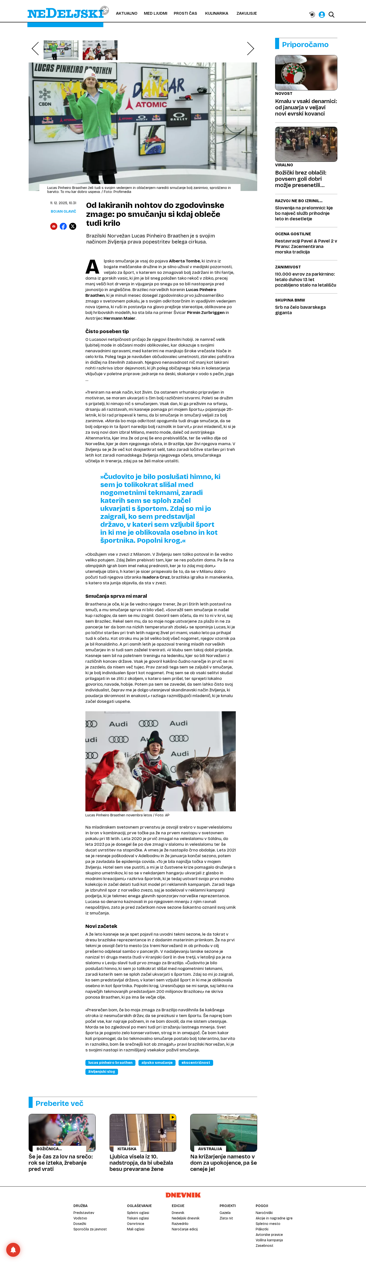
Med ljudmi (155, 13)
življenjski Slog (101, 1072)
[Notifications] (13, 1250)
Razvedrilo (180, 1224)
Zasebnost (264, 1246)
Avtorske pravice (269, 1235)
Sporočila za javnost (90, 1229)
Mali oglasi (135, 1229)
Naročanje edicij (185, 1229)
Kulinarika (216, 13)
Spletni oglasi (138, 1213)
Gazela (225, 1213)
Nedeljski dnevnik (185, 1218)
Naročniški (264, 1213)
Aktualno (126, 13)
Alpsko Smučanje (157, 1063)
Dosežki (79, 1224)
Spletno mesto (268, 1224)
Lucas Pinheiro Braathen (110, 1063)
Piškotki (262, 1229)
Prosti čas (185, 13)
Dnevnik (178, 1213)
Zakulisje (247, 13)
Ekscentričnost (196, 1063)
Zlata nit (226, 1218)
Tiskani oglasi (138, 1218)
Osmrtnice (135, 1224)
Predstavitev (83, 1213)
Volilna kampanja (269, 1240)
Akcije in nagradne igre (274, 1218)
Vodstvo (80, 1218)
